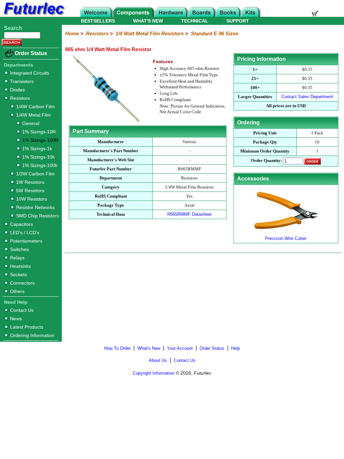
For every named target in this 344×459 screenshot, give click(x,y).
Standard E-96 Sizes (214, 33)
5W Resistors (30, 190)
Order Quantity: (266, 160)
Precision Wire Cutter (285, 238)
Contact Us (22, 310)
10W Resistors (31, 199)
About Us (158, 360)
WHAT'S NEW (148, 21)
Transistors (22, 81)
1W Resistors (30, 182)
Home (72, 33)
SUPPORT (237, 21)
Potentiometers (26, 241)
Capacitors (21, 224)
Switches (19, 249)
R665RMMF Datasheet (189, 214)
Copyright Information (153, 373)
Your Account (180, 348)
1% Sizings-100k (39, 165)
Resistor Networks (35, 207)
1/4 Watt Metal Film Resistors (150, 33)
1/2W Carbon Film (35, 173)
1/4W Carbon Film (35, 106)
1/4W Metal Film (33, 115)
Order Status (31, 53)
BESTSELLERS (98, 21)
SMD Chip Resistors (37, 215)
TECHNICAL (194, 21)
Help (235, 348)
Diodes (17, 89)
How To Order (117, 348)
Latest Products (26, 327)
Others (17, 291)
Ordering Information (32, 335)
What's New (148, 348)
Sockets (18, 274)
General (30, 123)
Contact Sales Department (307, 96)
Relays (17, 257)
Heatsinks (20, 266)
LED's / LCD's (24, 232)
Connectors (22, 283)
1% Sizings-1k (37, 148)
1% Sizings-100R (40, 140)
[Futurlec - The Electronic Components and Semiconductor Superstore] (33, 15)
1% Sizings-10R (39, 131)
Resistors (20, 98)
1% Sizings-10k (38, 157)
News (16, 318)
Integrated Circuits (29, 73)
